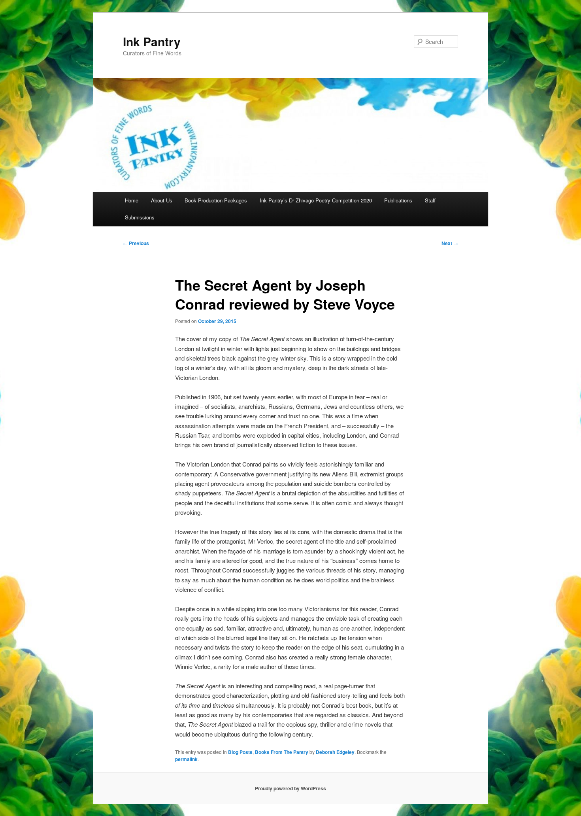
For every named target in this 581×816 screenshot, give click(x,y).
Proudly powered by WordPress (290, 788)
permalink (186, 759)
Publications (398, 200)
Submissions (140, 217)
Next (449, 243)
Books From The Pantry (281, 752)
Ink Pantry (152, 41)
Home (131, 200)
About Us (161, 200)
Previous (136, 243)
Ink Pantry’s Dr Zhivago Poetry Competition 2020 (316, 200)
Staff (430, 200)
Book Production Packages (216, 200)
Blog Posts (240, 752)
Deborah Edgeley (335, 752)
